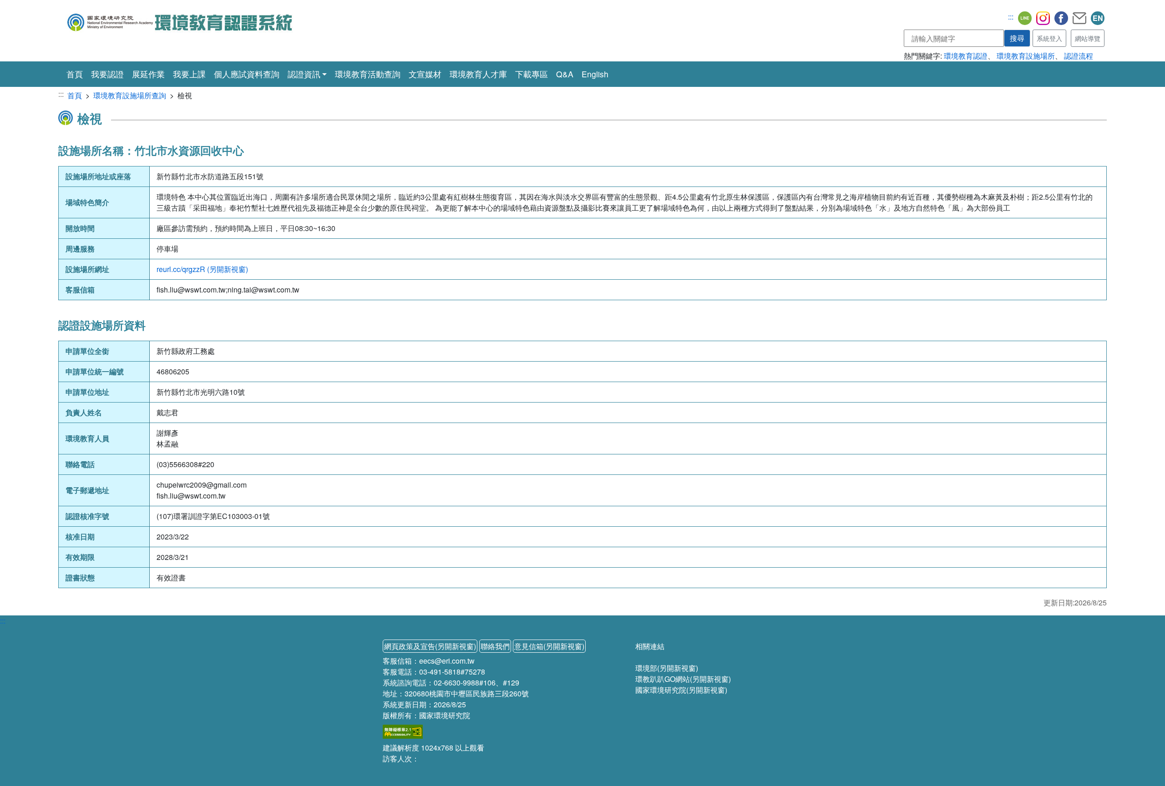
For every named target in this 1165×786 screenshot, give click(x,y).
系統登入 (1049, 38)
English (595, 74)
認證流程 (1078, 55)
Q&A (564, 74)
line (1025, 18)
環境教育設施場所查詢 (129, 95)
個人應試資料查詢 (246, 74)
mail (1079, 18)
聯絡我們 (495, 646)
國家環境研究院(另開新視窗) (681, 690)
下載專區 (531, 74)
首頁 (74, 74)
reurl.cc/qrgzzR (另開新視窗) (202, 269)
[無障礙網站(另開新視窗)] (403, 731)
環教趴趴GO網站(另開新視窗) (683, 679)
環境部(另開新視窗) (666, 668)
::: (1010, 16)
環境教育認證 (966, 55)
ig (1043, 18)
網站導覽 (1087, 38)
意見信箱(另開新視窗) (549, 646)
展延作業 (148, 74)
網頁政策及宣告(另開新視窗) (430, 646)
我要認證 (107, 74)
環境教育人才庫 (478, 74)
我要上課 (189, 74)
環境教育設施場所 (1026, 55)
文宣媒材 (425, 74)
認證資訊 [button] (304, 74)
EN (1098, 18)
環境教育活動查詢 (367, 74)
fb (1061, 18)
